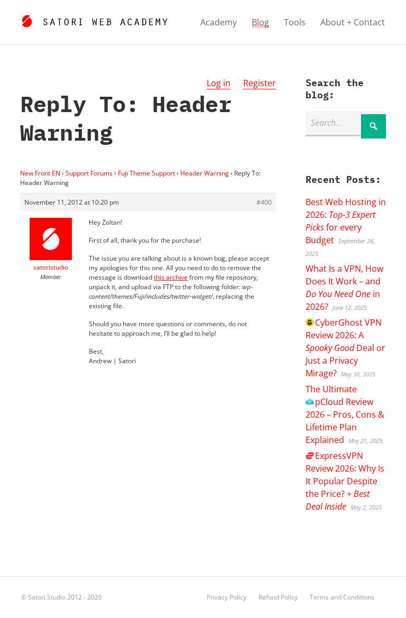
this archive (171, 277)
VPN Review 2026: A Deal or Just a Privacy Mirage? (345, 348)
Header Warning (204, 173)
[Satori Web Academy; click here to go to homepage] (94, 20)
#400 (264, 202)
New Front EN (40, 173)
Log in (218, 83)
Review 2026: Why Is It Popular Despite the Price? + (345, 481)
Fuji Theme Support (146, 173)
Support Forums (89, 173)
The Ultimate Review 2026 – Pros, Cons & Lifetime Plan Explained (345, 414)
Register (259, 83)
